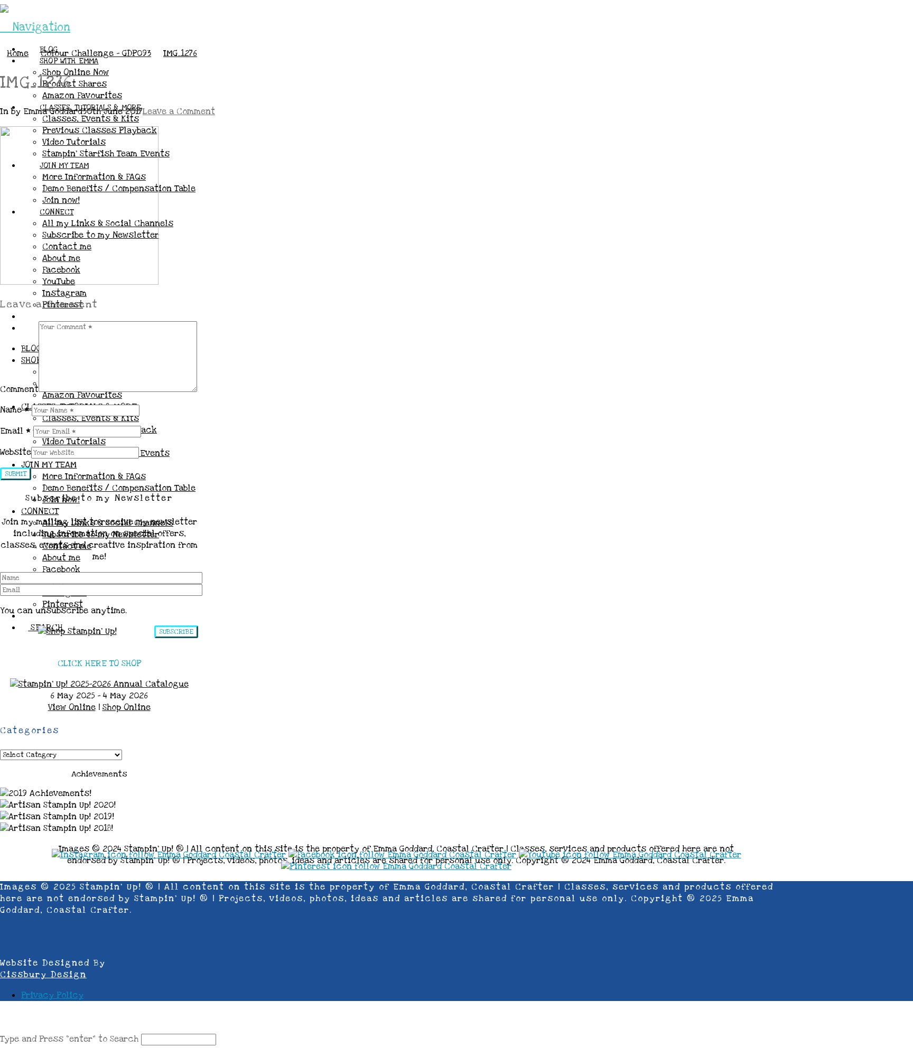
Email (15, 431)
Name (14, 410)
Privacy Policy (52, 995)
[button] (35, 27)
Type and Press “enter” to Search (69, 1039)
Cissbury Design (43, 974)
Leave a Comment (179, 111)
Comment (19, 389)
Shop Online (127, 707)
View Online (72, 707)
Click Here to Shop (99, 663)
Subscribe (176, 632)
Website (15, 452)
